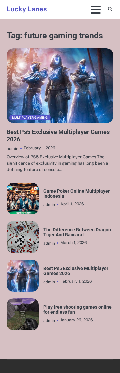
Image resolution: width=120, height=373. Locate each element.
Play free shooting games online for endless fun (77, 310)
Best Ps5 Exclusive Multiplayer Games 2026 (75, 271)
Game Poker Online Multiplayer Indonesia (76, 194)
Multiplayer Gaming (30, 117)
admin (12, 148)
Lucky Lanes (27, 9)
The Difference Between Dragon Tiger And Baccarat (77, 232)
